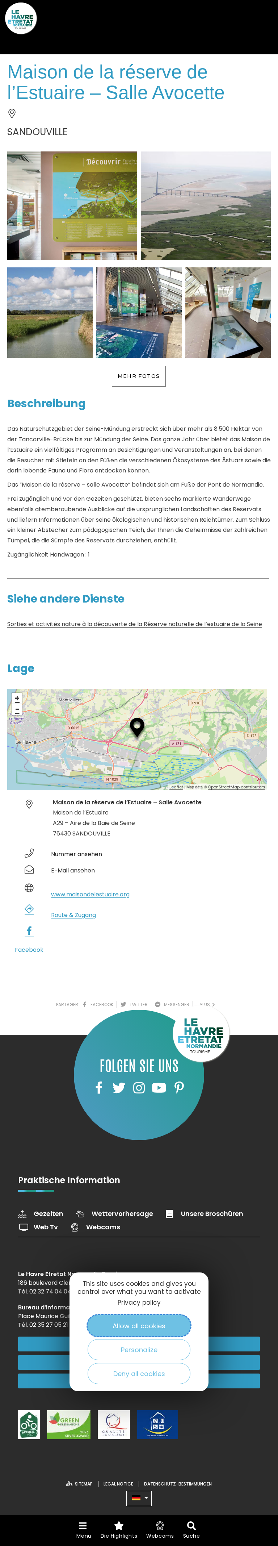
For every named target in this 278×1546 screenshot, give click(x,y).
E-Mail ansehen (73, 870)
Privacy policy (139, 1302)
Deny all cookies (139, 1373)
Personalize (139, 1349)
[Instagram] (139, 1088)
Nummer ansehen (76, 854)
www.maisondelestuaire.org (90, 894)
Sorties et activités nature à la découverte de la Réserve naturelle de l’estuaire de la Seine (134, 624)
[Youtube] (159, 1088)
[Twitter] (119, 1088)
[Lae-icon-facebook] (99, 1088)
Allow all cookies (139, 1325)
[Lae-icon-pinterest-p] (179, 1088)
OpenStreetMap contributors (236, 787)
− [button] (17, 709)
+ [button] (17, 698)
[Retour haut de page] (258, 1501)
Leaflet (176, 787)
